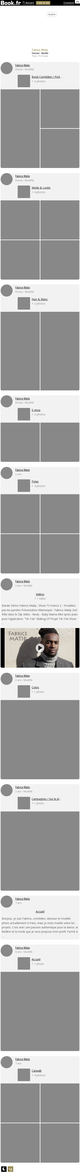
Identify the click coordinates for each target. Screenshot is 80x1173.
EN (77, 1)
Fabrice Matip (22, 65)
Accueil (40, 911)
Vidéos (40, 594)
